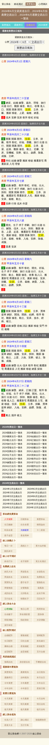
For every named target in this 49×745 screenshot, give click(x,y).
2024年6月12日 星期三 (19, 176)
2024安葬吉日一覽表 (12, 451)
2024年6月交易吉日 (36, 496)
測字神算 (8, 625)
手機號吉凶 (41, 662)
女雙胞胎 (25, 588)
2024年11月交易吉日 (12, 507)
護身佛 (41, 614)
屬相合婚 (8, 646)
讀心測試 (25, 720)
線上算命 (37, 733)
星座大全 (8, 725)
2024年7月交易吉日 (12, 500)
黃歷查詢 (30, 4)
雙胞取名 (41, 582)
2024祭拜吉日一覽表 (37, 459)
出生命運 (25, 524)
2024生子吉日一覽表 (12, 455)
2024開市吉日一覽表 (37, 466)
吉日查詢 (41, 672)
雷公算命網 (13, 733)
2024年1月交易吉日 (12, 489)
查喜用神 (25, 535)
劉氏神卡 (8, 551)
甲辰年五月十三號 (17, 306)
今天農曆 (25, 698)
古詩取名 (25, 593)
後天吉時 (41, 709)
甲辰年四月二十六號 (18, 134)
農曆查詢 (25, 672)
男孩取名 (25, 571)
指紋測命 (25, 620)
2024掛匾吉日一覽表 (37, 447)
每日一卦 (8, 546)
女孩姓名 (25, 577)
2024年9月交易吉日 (12, 504)
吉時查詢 (25, 677)
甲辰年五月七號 (15, 180)
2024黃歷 (43, 25)
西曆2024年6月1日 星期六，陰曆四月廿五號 (23, 55)
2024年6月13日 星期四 (19, 215)
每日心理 (25, 609)
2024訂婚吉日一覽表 (37, 440)
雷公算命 (6, 4)
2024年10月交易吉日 (37, 504)
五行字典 (25, 725)
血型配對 (8, 651)
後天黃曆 (8, 709)
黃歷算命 (41, 519)
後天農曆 (25, 709)
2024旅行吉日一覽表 (12, 444)
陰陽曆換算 (41, 720)
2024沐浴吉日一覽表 (37, 473)
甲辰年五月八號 (15, 220)
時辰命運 (8, 530)
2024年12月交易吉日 (37, 507)
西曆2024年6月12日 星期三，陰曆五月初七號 (24, 170)
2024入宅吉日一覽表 (12, 470)
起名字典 (41, 593)
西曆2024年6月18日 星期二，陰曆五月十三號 (24, 296)
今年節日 (25, 688)
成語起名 (8, 593)
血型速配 (25, 651)
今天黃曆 (8, 698)
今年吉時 (8, 688)
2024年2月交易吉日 (36, 489)
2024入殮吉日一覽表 (37, 451)
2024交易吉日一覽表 (12, 459)
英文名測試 (41, 561)
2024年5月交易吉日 (12, 496)
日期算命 (25, 519)
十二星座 (41, 530)
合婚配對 (8, 635)
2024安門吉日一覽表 (37, 470)
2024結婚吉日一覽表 (37, 436)
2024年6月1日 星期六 (18, 61)
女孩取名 (41, 571)
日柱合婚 (25, 641)
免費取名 (41, 577)
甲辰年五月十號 (15, 263)
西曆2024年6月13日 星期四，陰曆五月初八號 (24, 210)
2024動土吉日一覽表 (12, 440)
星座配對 (41, 646)
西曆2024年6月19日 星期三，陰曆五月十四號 (24, 335)
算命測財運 (25, 614)
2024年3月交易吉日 (12, 492)
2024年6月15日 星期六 (19, 259)
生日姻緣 (8, 524)
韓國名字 (25, 598)
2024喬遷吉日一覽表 (37, 433)
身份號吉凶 (25, 662)
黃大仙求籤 (41, 546)
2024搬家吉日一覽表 (12, 436)
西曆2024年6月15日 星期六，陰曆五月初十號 (24, 253)
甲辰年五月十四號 (17, 346)
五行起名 (8, 598)
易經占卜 (25, 546)
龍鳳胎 (41, 588)
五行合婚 (41, 651)
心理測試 (43, 4)
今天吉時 (41, 698)
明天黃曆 (8, 704)
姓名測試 (18, 4)
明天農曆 (25, 704)
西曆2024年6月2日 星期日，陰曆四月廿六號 (23, 124)
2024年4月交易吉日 (36, 492)
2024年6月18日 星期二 (19, 302)
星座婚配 (25, 646)
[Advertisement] (24, 80)
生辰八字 (8, 720)
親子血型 (8, 535)
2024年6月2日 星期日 (18, 129)
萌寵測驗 (8, 620)
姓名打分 (8, 561)
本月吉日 (41, 677)
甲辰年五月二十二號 (18, 385)
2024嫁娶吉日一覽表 (12, 462)
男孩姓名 (8, 577)
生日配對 (8, 641)
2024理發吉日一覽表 (12, 447)
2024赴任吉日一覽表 (12, 473)
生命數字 (8, 614)
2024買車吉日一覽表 (37, 455)
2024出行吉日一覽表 (12, 466)
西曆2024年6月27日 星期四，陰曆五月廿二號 (24, 375)
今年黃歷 (8, 683)
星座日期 (41, 688)
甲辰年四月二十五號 (18, 98)
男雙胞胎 (8, 588)
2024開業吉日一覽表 (12, 433)
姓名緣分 (41, 641)
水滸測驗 (41, 620)
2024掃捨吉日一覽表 (12, 477)
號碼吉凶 (8, 662)
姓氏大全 (8, 571)
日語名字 (41, 598)
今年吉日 (41, 683)
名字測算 (25, 561)
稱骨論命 (41, 524)
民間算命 (41, 609)
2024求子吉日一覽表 (37, 462)
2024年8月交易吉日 (36, 500)
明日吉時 (41, 704)
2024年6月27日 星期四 (19, 381)
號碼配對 (41, 635)
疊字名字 (25, 582)
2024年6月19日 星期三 (19, 341)
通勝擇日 (18, 25)
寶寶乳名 (8, 582)
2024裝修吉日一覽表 (37, 444)
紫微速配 (25, 635)
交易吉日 (30, 25)
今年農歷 (25, 683)
